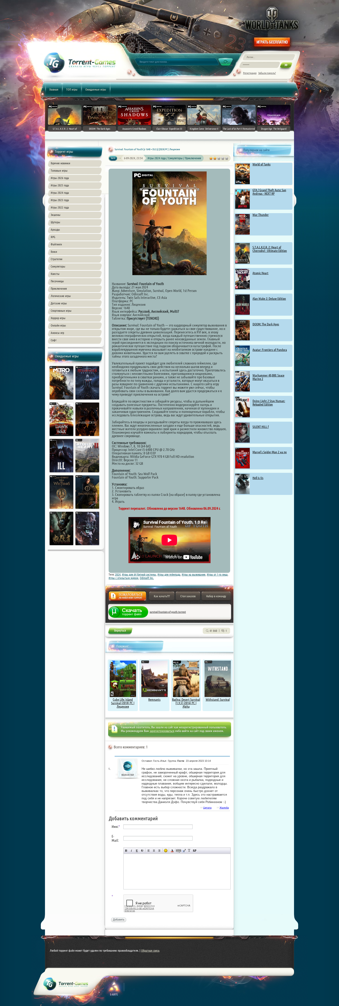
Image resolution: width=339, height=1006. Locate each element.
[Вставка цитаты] (184, 850)
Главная (53, 89)
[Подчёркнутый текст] (137, 850)
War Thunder (261, 215)
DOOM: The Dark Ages (266, 324)
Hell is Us (258, 478)
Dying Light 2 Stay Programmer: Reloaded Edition (269, 402)
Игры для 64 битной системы (139, 574)
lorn (113, 157)
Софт (53, 340)
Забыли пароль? (267, 72)
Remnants (154, 699)
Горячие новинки (60, 163)
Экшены (55, 214)
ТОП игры (71, 89)
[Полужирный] (126, 850)
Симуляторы (58, 266)
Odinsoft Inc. (147, 577)
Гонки (54, 251)
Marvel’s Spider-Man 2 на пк (270, 452)
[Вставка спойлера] (194, 850)
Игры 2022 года (60, 207)
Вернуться (120, 631)
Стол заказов (188, 596)
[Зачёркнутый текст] (142, 850)
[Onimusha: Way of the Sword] (62, 546)
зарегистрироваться (162, 731)
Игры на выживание (193, 574)
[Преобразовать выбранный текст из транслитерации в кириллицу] (189, 850)
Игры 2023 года (60, 200)
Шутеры (55, 222)
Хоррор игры (58, 318)
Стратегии (56, 259)
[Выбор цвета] (172, 850)
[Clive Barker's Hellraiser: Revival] (88, 400)
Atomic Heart (260, 273)
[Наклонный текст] (131, 850)
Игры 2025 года (60, 185)
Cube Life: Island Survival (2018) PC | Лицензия (122, 703)
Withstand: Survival (218, 699)
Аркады (55, 229)
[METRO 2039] (62, 400)
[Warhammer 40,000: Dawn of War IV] (62, 437)
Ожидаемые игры (95, 89)
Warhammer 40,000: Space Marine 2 (268, 377)
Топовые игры (59, 170)
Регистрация (249, 72)
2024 (118, 574)
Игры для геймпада (169, 574)
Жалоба (127, 597)
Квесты (55, 273)
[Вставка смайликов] (165, 850)
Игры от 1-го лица (217, 574)
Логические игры (61, 295)
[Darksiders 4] (88, 437)
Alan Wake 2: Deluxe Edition (269, 298)
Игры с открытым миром (123, 577)
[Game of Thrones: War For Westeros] (62, 510)
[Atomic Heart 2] (88, 473)
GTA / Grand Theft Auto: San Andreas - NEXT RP (269, 191)
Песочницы (57, 281)
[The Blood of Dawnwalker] (88, 510)
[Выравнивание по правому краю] (159, 850)
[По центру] (154, 850)
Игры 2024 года (60, 192)
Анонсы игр (57, 332)
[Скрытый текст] (178, 850)
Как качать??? (162, 596)
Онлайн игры (58, 325)
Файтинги (56, 244)
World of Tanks (262, 164)
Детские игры (59, 303)
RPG (53, 236)
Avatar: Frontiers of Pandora (270, 350)
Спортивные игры (61, 310)
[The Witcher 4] (88, 546)
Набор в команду (216, 596)
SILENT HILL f (261, 427)
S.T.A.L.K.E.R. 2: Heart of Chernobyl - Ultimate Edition (270, 249)
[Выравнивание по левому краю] (148, 850)
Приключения (59, 288)
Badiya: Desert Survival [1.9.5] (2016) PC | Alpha (186, 703)
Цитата (207, 807)
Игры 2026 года (60, 177)
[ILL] (62, 473)
